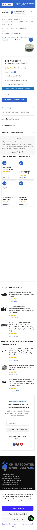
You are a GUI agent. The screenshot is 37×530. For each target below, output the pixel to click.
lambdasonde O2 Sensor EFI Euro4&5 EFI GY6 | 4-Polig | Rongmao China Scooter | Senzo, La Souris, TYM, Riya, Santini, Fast (21, 352)
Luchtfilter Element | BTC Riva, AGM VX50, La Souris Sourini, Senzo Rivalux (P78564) (21, 294)
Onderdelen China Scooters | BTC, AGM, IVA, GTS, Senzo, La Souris (17, 23)
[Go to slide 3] (19, 39)
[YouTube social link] (21, 444)
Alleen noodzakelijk (18, 514)
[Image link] (18, 466)
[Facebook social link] (17, 152)
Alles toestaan (18, 508)
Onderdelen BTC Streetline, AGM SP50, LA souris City (17, 30)
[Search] (25, 12)
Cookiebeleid (6, 524)
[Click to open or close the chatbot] (31, 518)
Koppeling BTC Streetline (12, 33)
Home (3, 19)
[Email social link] (19, 152)
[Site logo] (17, 12)
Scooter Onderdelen (14, 19)
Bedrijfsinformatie (27, 524)
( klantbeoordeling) (20, 68)
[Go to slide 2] (17, 39)
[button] (4, 39)
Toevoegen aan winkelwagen (14, 100)
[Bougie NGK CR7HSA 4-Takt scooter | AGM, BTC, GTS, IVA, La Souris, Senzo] (9, 163)
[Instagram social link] (17, 444)
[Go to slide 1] (15, 39)
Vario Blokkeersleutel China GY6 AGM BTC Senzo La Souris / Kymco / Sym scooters (21, 367)
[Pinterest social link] (22, 152)
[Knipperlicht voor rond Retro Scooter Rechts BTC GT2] (9, 188)
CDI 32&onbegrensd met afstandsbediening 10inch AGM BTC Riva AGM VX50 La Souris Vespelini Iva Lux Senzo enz (21, 309)
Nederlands (7, 4)
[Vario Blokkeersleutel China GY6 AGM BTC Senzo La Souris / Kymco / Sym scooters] (4, 369)
